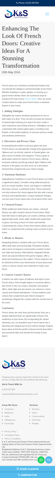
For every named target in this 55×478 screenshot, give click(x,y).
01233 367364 (8, 389)
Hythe (6, 416)
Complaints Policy (12, 435)
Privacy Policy (10, 431)
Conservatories (38, 416)
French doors (31, 99)
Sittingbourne (9, 420)
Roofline (35, 423)
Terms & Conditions (12, 439)
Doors (34, 413)
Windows (36, 409)
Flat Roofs (36, 420)
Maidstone (8, 413)
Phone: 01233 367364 (28, 3)
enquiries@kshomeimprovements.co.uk (20, 394)
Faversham (9, 423)
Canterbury (9, 409)
